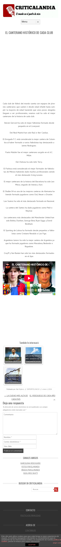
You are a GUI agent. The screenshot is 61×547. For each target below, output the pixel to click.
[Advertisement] (30, 68)
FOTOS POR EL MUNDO (31, 466)
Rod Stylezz (20, 389)
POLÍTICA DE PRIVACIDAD (30, 515)
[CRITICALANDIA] (30, 17)
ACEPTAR (31, 545)
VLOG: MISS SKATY (30, 473)
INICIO (37, 389)
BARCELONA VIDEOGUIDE (31, 463)
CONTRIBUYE (30, 530)
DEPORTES (30, 389)
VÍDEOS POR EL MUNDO (30, 470)
